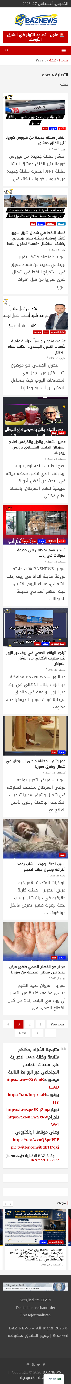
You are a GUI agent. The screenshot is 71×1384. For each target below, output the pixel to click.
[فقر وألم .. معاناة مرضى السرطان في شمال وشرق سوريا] (35, 736)
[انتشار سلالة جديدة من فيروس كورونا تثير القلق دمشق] (35, 112)
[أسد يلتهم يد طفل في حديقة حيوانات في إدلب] (35, 525)
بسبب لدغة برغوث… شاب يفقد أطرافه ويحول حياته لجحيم (41, 866)
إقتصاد (61, 224)
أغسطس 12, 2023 (56, 772)
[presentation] (5, 1203)
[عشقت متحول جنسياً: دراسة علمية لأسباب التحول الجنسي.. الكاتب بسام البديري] (35, 316)
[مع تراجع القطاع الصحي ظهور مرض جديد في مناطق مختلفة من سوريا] (35, 941)
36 (37, 1033)
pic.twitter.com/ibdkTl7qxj (35, 1147)
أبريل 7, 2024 (59, 149)
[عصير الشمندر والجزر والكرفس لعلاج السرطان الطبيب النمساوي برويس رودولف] (35, 416)
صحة (45, 128)
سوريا (53, 128)
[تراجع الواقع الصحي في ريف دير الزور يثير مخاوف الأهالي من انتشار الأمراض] (35, 627)
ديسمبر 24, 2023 (57, 458)
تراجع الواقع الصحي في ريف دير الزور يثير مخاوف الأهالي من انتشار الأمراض (36, 658)
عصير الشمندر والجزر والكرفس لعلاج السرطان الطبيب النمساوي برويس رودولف (37, 447)
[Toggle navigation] (63, 50)
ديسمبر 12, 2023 (57, 561)
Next (22, 1033)
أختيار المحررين (57, 332)
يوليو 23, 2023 (58, 875)
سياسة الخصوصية (35, 1377)
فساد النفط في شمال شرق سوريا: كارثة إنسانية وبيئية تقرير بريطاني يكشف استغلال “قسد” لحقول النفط (36, 238)
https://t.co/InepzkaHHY (33, 1098)
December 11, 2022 (45, 1160)
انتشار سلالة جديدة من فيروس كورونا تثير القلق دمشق (35, 140)
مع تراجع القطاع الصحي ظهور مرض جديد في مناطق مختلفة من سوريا (37, 969)
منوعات (37, 332)
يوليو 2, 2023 (58, 978)
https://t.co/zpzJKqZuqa (28, 1110)
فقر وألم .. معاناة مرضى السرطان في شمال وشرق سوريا (36, 764)
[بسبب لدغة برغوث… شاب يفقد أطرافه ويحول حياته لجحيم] (35, 838)
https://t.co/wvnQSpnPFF (36, 1140)
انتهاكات (51, 224)
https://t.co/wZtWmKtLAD (32, 1083)
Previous (57, 1024)
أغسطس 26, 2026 (51, 1264)
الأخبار (61, 128)
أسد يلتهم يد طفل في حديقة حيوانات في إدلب (41, 553)
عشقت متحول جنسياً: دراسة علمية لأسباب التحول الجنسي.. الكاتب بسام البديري (37, 346)
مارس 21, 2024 (57, 358)
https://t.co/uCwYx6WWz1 (33, 1120)
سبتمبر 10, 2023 (57, 669)
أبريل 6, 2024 (59, 249)
